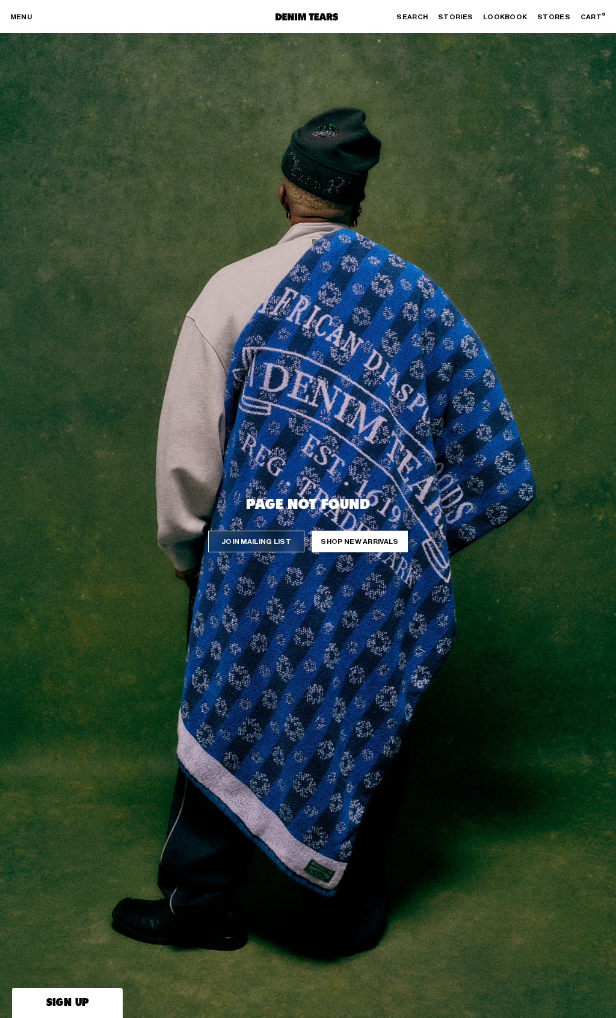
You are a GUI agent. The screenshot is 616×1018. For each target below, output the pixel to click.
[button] (67, 1003)
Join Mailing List (256, 541)
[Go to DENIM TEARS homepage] (307, 16)
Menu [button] (21, 17)
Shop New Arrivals (359, 541)
